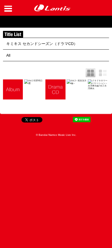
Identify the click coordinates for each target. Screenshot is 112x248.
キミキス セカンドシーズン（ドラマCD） (41, 43)
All (8, 55)
